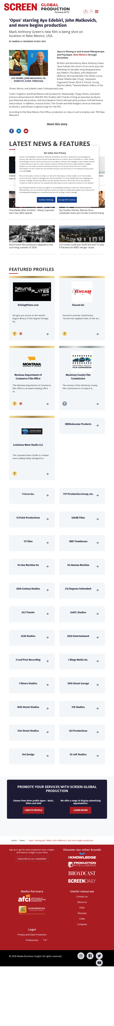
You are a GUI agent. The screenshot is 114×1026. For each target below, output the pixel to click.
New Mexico (80, 54)
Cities (82, 918)
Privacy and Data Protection (32, 934)
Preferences (32, 940)
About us (82, 902)
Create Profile (33, 810)
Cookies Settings (46, 200)
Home (14, 840)
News (22, 840)
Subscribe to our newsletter (32, 858)
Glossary (82, 913)
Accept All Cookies (67, 200)
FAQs (82, 907)
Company (82, 924)
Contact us (82, 896)
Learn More (81, 810)
